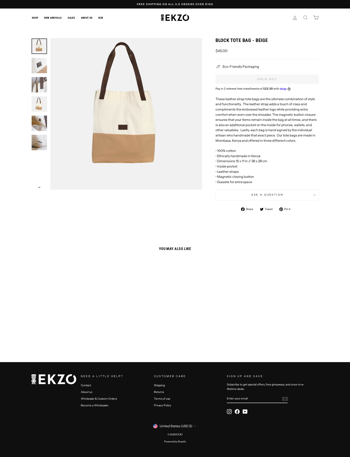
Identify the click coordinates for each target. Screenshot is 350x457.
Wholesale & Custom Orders (99, 398)
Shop (35, 17)
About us (87, 17)
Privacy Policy (162, 405)
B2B (100, 17)
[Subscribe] (285, 398)
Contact (86, 385)
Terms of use (162, 398)
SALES (71, 17)
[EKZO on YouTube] (245, 411)
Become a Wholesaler (95, 405)
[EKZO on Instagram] (229, 411)
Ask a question (267, 194)
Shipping (159, 385)
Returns (159, 392)
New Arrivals (53, 17)
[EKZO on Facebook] (237, 411)
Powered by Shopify (175, 441)
